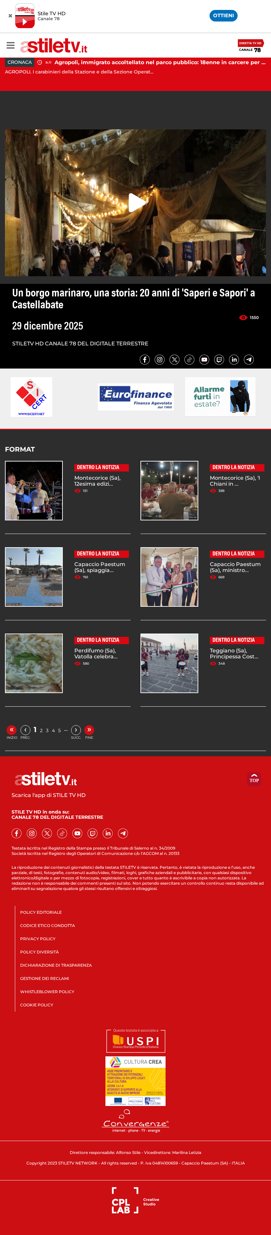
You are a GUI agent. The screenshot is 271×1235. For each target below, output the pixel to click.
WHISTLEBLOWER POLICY (47, 991)
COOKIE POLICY (36, 1004)
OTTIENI (223, 15)
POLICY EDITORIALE (41, 912)
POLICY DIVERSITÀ (39, 951)
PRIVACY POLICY (38, 938)
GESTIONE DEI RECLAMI (44, 978)
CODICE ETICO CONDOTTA (47, 925)
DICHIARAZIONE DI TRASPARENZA (56, 965)
